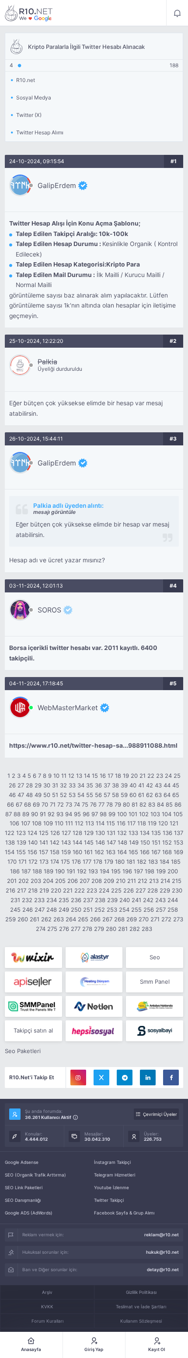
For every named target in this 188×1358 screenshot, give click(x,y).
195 (116, 871)
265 (83, 919)
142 (54, 842)
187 (26, 871)
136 (167, 832)
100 (122, 814)
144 (77, 842)
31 (55, 785)
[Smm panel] (33, 1006)
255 (136, 909)
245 (15, 909)
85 (169, 804)
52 (63, 794)
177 (87, 861)
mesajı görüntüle (54, 512)
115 (110, 823)
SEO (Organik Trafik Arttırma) (35, 1174)
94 (68, 814)
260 (22, 919)
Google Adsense (21, 1162)
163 (110, 851)
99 (111, 814)
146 (100, 842)
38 (115, 785)
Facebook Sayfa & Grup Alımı (124, 1212)
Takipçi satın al (33, 1030)
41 (141, 785)
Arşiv (47, 1292)
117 (131, 823)
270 (144, 919)
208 (96, 880)
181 (130, 861)
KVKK (47, 1306)
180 (120, 861)
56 (98, 794)
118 (141, 823)
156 (32, 851)
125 (44, 832)
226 (128, 890)
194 (104, 871)
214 (165, 880)
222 (79, 890)
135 (156, 832)
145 (89, 842)
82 (142, 804)
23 (159, 775)
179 (108, 861)
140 (33, 842)
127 (66, 832)
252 (99, 909)
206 (72, 880)
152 (167, 842)
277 (75, 928)
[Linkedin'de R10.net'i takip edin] (148, 1077)
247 (40, 909)
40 (132, 785)
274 (40, 928)
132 (122, 832)
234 (51, 899)
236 (76, 899)
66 (10, 804)
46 (12, 794)
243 (160, 899)
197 (138, 871)
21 (142, 775)
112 (79, 823)
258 (172, 909)
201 (12, 880)
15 (95, 775)
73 (69, 804)
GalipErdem (57, 185)
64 (167, 794)
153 (178, 842)
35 (89, 785)
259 (10, 919)
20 (134, 775)
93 (59, 814)
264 (71, 919)
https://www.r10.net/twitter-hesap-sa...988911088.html (93, 745)
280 (111, 928)
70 (45, 804)
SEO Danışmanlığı (23, 1200)
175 (65, 861)
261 (34, 919)
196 (127, 871)
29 (38, 785)
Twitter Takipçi (109, 1200)
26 (12, 785)
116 (121, 823)
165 (133, 851)
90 (34, 814)
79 (118, 804)
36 (98, 785)
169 (178, 851)
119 (152, 823)
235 (64, 899)
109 (48, 823)
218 (33, 890)
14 (87, 775)
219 (44, 890)
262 (46, 919)
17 (110, 775)
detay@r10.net (163, 1269)
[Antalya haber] (154, 1006)
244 (172, 899)
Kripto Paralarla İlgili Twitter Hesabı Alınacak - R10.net (29, 13)
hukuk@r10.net (162, 1252)
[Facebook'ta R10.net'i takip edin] (171, 1077)
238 (100, 899)
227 (141, 890)
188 (37, 871)
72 (60, 804)
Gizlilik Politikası (141, 1292)
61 (141, 794)
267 (107, 919)
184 (164, 861)
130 (100, 832)
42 (149, 785)
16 (103, 775)
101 (133, 814)
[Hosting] (94, 957)
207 (85, 880)
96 (86, 814)
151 (156, 842)
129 (89, 832)
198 (149, 871)
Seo (155, 957)
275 (52, 928)
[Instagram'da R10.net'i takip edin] (78, 1077)
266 (95, 919)
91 (43, 814)
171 (22, 861)
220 (56, 890)
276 (64, 928)
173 (44, 861)
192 (82, 871)
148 (122, 842)
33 (72, 785)
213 (154, 880)
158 (54, 851)
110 (59, 823)
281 (123, 928)
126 (55, 832)
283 (147, 928)
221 (68, 890)
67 (19, 804)
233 (39, 899)
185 (176, 861)
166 (145, 851)
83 (151, 804)
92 (51, 814)
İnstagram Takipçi (112, 1162)
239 (112, 899)
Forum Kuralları (47, 1321)
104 (166, 814)
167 (155, 851)
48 (29, 794)
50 (46, 794)
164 (122, 851)
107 (25, 823)
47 (20, 794)
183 (153, 861)
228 (152, 890)
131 (111, 832)
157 (43, 851)
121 (174, 823)
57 (107, 794)
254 (124, 909)
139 (21, 842)
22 (150, 775)
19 (126, 775)
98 (103, 814)
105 (178, 814)
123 (21, 832)
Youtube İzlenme (111, 1187)
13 (79, 775)
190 (60, 871)
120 (163, 823)
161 (88, 851)
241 (136, 899)
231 (15, 899)
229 (165, 890)
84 (160, 804)
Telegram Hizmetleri (114, 1174)
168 (167, 851)
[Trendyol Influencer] (33, 957)
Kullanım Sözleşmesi (141, 1321)
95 (77, 814)
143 (66, 842)
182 (141, 861)
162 (99, 851)
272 (166, 919)
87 (8, 814)
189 (48, 871)
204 (48, 880)
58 (115, 794)
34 (80, 785)
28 (29, 785)
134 (145, 832)
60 (132, 794)
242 (148, 899)
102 (144, 814)
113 (89, 823)
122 (9, 832)
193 (93, 871)
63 (158, 794)
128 (77, 832)
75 (85, 804)
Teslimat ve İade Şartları (141, 1306)
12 (71, 775)
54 (80, 794)
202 (23, 880)
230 (177, 890)
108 (37, 823)
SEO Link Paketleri (23, 1187)
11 (63, 775)
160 (77, 851)
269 (131, 919)
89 (25, 814)
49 (38, 794)
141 (43, 842)
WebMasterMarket (68, 707)
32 (63, 785)
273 (178, 919)
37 (107, 785)
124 (32, 832)
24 (168, 775)
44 (167, 785)
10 (56, 775)
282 (134, 928)
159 (66, 851)
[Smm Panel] (33, 981)
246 (27, 909)
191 (70, 871)
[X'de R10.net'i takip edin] (101, 1077)
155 (21, 851)
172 (33, 861)
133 (133, 832)
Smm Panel (155, 981)
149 (134, 842)
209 (109, 880)
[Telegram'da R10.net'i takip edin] (124, 1077)
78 (109, 804)
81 (135, 804)
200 (172, 871)
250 (76, 909)
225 (116, 890)
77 (101, 804)
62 (149, 794)
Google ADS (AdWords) (28, 1212)
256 (148, 909)
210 (120, 880)
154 (9, 851)
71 (53, 804)
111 (69, 823)
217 (21, 890)
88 (17, 814)
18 (118, 775)
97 (94, 814)
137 (178, 832)
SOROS (49, 609)
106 (14, 823)
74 (77, 804)
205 (60, 880)
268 (119, 919)
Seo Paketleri (23, 1050)
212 (142, 880)
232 (27, 899)
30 (46, 785)
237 (88, 899)
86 (177, 804)
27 (20, 785)
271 (155, 919)
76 (93, 804)
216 (10, 890)
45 (175, 785)
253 (112, 909)
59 (124, 794)
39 (124, 785)
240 (124, 899)
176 (76, 861)
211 (131, 880)
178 (97, 861)
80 (126, 804)
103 (155, 814)
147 (111, 842)
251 (88, 909)
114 (100, 823)
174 (54, 861)
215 (176, 880)
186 (15, 871)
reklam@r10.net (161, 1234)
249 (64, 909)
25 (177, 775)
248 (51, 909)
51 (55, 794)
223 (92, 890)
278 (87, 928)
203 (36, 880)
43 (158, 785)
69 (36, 804)
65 (175, 794)
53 (72, 794)
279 (99, 928)
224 (104, 890)
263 (58, 919)
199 (161, 871)
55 (89, 794)
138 (10, 842)
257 (161, 909)
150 (145, 842)
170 (12, 861)
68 (27, 804)
